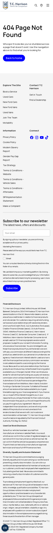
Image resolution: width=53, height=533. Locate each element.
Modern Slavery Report (10, 149)
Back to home (14, 58)
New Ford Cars (10, 102)
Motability (8, 122)
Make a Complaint (11, 206)
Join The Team (10, 117)
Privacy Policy (9, 137)
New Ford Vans (10, 107)
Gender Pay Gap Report (11, 158)
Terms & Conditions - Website (13, 172)
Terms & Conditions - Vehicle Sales (13, 181)
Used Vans (8, 112)
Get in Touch (35, 94)
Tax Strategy (9, 165)
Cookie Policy (9, 142)
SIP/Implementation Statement (12, 199)
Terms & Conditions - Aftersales (13, 190)
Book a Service (10, 91)
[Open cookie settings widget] (5, 528)
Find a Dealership (37, 100)
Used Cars (8, 96)
